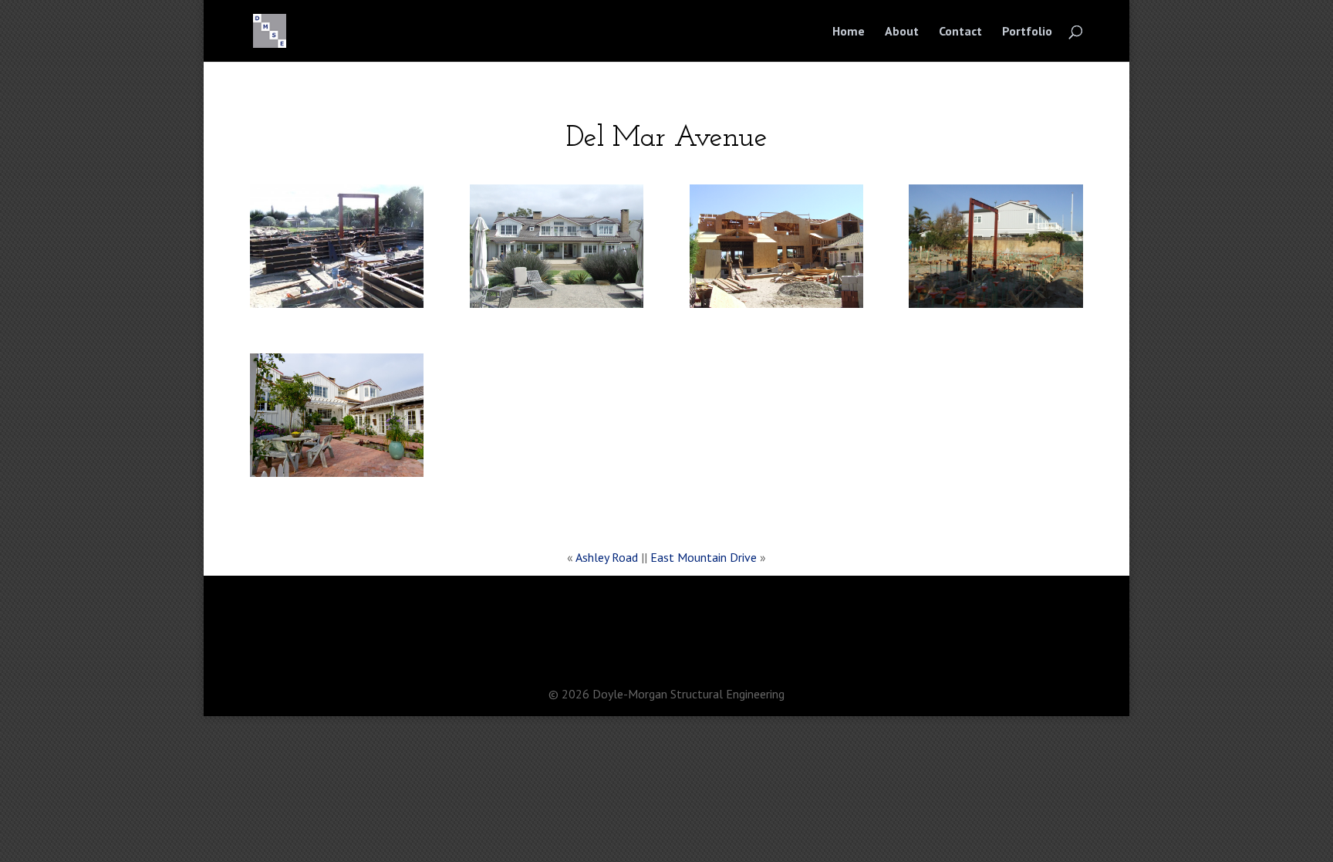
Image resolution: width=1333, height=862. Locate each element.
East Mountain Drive (703, 557)
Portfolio (1027, 32)
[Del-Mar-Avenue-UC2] (776, 308)
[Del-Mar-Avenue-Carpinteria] (556, 308)
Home (848, 32)
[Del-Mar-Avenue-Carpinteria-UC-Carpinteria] (337, 308)
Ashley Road (606, 557)
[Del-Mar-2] (995, 308)
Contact (960, 32)
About (902, 32)
